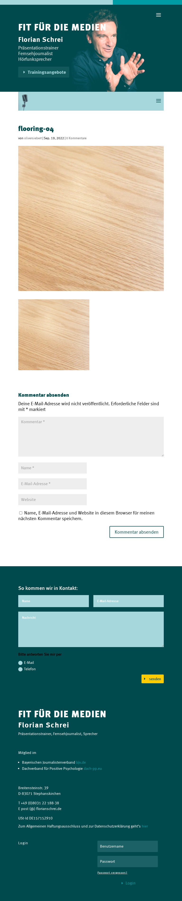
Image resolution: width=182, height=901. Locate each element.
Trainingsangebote (47, 72)
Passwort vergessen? (112, 872)
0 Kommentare (76, 138)
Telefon (30, 669)
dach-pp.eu (93, 768)
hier (145, 826)
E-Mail (29, 662)
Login (131, 883)
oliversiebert (33, 138)
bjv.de (81, 762)
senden (155, 679)
